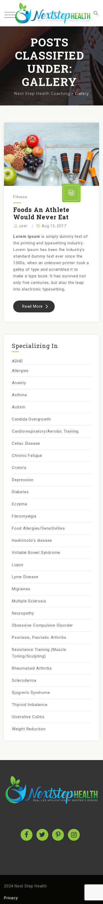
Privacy (11, 898)
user (23, 226)
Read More (38, 308)
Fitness (20, 197)
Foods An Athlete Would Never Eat (41, 213)
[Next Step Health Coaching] (51, 13)
